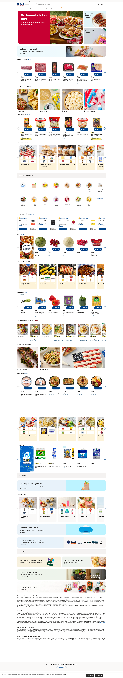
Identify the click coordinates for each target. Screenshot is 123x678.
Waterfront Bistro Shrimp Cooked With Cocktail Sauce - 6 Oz (40, 394)
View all (28, 59)
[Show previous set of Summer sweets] (18, 157)
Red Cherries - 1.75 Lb (53, 254)
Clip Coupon (23, 229)
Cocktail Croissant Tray (81, 393)
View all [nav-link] (36, 320)
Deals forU (88, 8)
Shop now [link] (26, 30)
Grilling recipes (22, 369)
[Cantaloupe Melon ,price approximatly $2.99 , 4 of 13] (68, 247)
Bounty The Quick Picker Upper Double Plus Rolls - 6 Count (40, 466)
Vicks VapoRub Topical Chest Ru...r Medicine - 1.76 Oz (82, 465)
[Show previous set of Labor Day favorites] (18, 276)
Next (103, 332)
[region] (61, 675)
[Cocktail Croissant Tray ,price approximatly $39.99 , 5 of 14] (82, 386)
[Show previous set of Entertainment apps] (18, 429)
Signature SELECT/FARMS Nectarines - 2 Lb (96, 254)
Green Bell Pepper (80, 312)
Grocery (19, 1)
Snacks (64, 111)
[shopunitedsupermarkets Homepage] (20, 4)
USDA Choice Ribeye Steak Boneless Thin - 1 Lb (68, 80)
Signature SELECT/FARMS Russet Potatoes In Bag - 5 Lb (40, 314)
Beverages (43, 111)
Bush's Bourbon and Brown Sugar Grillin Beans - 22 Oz (96, 135)
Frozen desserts (90, 111)
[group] (50, 27)
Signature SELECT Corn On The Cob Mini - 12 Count (96, 313)
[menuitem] (19, 8)
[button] (29, 4)
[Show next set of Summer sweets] (105, 157)
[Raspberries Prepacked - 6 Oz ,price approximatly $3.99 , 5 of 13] (82, 247)
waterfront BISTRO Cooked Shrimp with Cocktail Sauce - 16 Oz (26, 394)
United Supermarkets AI (101, 8)
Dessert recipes (67, 370)
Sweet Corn (22, 312)
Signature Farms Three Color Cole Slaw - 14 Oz (54, 135)
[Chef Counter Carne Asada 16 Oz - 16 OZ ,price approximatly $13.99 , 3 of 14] (54, 73)
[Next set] (105, 73)
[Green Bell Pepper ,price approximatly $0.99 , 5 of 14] (82, 306)
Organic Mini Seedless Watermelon (39, 254)
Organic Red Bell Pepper (53, 312)
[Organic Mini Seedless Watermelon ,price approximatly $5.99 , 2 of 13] (40, 247)
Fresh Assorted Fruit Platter (96, 393)
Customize (64, 674)
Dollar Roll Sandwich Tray (53, 393)
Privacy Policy (8, 676)
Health (23, 1)
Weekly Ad (93, 8)
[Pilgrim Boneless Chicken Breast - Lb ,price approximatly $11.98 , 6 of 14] (96, 73)
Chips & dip (21, 111)
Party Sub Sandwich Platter (68, 393)
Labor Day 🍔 (59, 8)
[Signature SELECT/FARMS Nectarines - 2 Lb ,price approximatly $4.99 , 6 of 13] (96, 247)
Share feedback (61, 667)
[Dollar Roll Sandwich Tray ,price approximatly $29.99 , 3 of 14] (54, 386)
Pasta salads (44, 369)
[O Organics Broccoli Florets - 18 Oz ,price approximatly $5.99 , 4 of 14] (68, 306)
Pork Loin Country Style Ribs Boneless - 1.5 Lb (40, 80)
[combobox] (61, 4)
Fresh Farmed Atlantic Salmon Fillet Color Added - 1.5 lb (82, 80)
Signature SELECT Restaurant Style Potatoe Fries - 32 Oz (68, 135)
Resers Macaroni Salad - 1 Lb (82, 134)
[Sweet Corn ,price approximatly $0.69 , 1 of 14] (26, 306)
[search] (85, 4)
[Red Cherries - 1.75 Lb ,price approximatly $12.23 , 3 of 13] (54, 247)
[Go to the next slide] (103, 224)
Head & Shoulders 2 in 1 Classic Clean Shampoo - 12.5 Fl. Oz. (54, 466)
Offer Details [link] (21, 225)
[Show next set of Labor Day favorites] (105, 276)
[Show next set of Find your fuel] (105, 509)
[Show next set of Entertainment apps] (105, 429)
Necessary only (90, 675)
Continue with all (99, 675)
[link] (23, 53)
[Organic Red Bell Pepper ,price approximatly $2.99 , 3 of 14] (54, 306)
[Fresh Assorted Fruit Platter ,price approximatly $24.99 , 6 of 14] (96, 386)
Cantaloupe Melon (66, 254)
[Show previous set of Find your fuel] (18, 509)
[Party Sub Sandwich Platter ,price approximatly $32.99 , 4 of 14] (68, 386)
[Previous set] (18, 73)
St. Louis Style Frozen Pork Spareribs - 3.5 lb (25, 80)
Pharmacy (28, 1)
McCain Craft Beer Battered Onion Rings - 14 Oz (68, 465)
